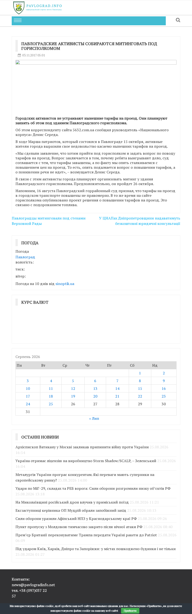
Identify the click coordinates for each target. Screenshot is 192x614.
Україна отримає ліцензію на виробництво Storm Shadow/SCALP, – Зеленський (85, 460)
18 (51, 396)
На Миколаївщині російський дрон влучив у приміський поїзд (72, 502)
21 (117, 396)
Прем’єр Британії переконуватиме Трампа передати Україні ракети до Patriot (86, 534)
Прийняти (130, 610)
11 (51, 388)
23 (164, 396)
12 (73, 388)
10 (28, 388)
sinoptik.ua (64, 283)
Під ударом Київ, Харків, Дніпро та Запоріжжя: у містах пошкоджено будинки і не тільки (95, 548)
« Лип (94, 418)
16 (164, 388)
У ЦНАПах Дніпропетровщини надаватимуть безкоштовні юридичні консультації (139, 221)
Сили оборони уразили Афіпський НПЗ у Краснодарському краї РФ (76, 518)
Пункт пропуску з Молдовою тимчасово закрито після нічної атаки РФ (78, 526)
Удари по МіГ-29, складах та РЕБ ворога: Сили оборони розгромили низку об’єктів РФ (92, 488)
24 (28, 403)
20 (95, 396)
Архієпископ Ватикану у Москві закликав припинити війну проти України (82, 447)
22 (140, 396)
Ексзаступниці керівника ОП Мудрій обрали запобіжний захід (70, 510)
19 (73, 396)
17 (28, 396)
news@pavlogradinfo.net (33, 584)
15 (140, 388)
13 (95, 388)
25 (51, 403)
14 (117, 388)
